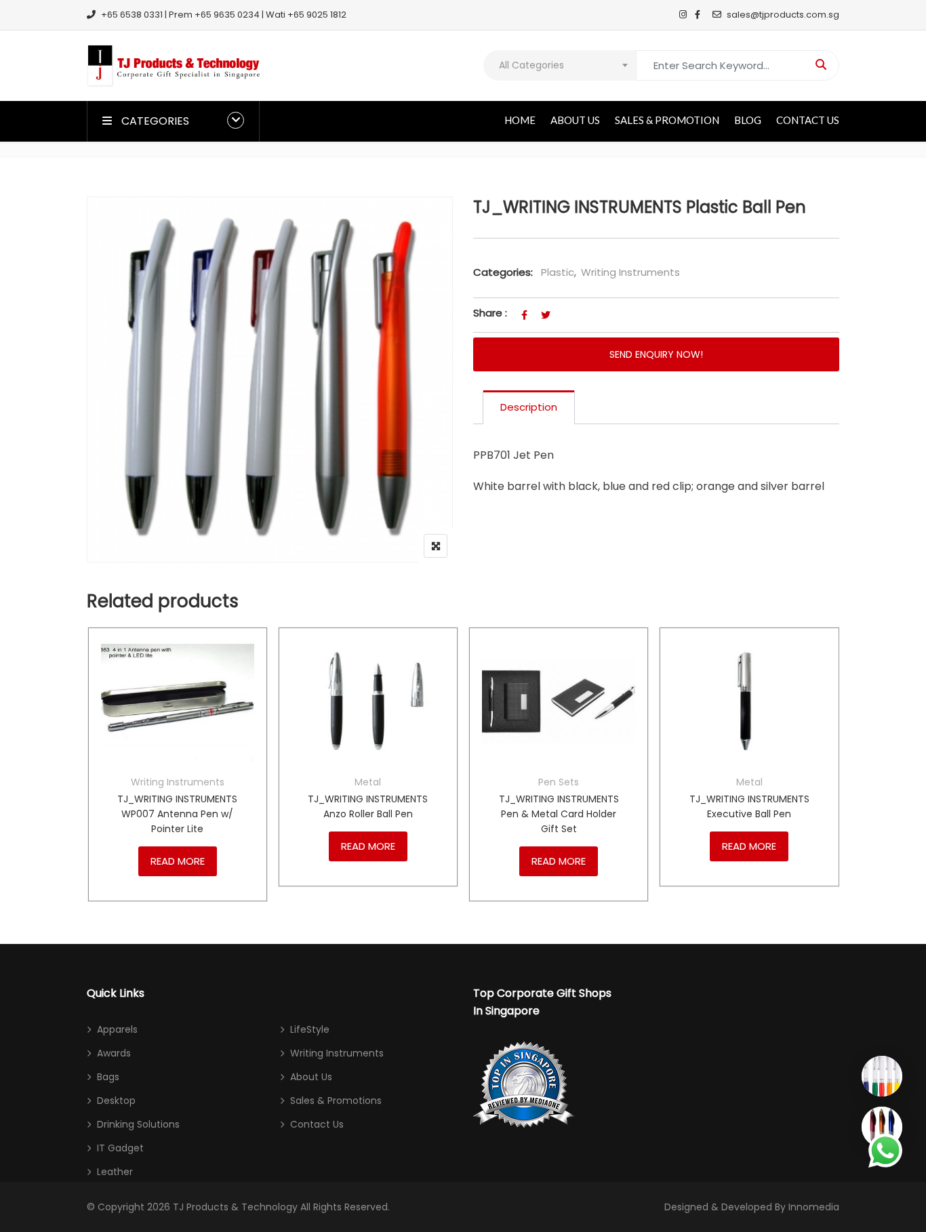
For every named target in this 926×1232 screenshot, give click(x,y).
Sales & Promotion (667, 120)
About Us (575, 120)
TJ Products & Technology (235, 1207)
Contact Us (807, 120)
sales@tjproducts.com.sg (783, 14)
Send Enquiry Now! (656, 354)
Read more (177, 861)
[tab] (529, 407)
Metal (368, 782)
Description (528, 407)
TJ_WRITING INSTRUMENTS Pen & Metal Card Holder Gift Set (559, 814)
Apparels (117, 1029)
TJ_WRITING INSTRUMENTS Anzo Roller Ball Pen (368, 806)
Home (520, 120)
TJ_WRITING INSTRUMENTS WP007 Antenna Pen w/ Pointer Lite (177, 814)
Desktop (116, 1100)
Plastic (557, 272)
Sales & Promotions (336, 1100)
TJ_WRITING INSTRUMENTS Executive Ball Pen (749, 806)
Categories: (503, 272)
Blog (747, 120)
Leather (115, 1171)
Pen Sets (558, 782)
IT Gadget (120, 1148)
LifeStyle (309, 1029)
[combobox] (559, 65)
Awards (114, 1053)
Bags (108, 1077)
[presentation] (96, 777)
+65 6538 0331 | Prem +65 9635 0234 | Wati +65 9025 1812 (223, 14)
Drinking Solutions (138, 1124)
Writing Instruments (630, 272)
